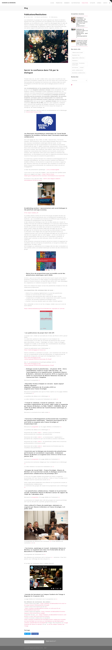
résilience (75, 60)
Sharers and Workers (42, 17)
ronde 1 (39, 432)
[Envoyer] (86, 80)
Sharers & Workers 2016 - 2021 (38, 648)
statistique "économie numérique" (78, 63)
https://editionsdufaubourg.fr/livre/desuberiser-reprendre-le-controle (44, 308)
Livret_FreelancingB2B (52, 169)
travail (82, 67)
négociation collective (78, 57)
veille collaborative (77, 70)
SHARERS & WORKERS (9, 2)
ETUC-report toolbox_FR (31, 212)
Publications (54, 17)
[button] (109, 2)
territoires (75, 67)
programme (35, 426)
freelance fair (76, 55)
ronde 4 (39, 446)
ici (39, 380)
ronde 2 (39, 437)
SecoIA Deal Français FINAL (34, 112)
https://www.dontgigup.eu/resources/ (35, 350)
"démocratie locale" (77, 52)
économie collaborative (78, 72)
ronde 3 (39, 441)
